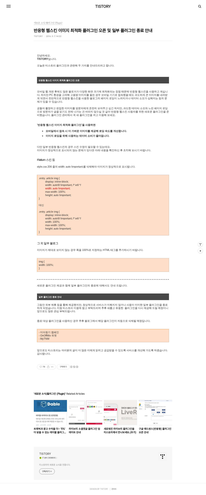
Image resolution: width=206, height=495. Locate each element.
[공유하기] (48, 366)
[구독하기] (200, 250)
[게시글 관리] (52, 366)
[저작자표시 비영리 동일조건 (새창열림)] (74, 367)
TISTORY (103, 6)
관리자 (114, 489)
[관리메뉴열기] (200, 244)
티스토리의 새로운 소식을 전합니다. (54, 464)
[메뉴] (8, 6)
